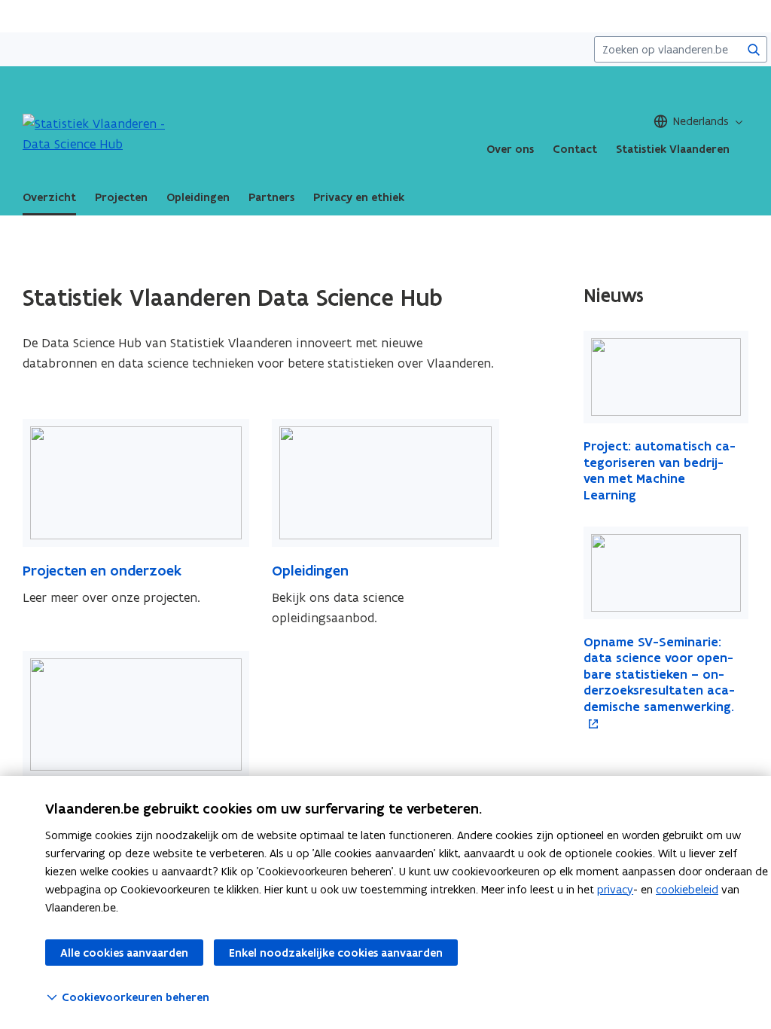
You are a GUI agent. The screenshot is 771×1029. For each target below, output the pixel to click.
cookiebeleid (687, 889)
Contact (575, 149)
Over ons (510, 149)
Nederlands (701, 121)
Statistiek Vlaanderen (673, 149)
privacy (615, 889)
